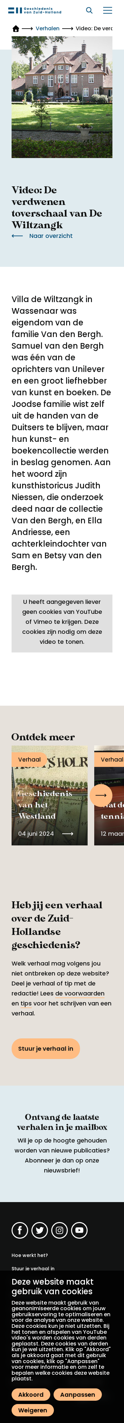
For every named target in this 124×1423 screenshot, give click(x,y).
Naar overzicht (51, 236)
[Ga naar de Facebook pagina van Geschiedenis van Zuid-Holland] (20, 1230)
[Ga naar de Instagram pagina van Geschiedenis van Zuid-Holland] (59, 1230)
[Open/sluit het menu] (107, 10)
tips (26, 1003)
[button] (101, 795)
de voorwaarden (79, 993)
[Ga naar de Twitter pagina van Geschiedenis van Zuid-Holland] (39, 1230)
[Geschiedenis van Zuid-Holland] (34, 10)
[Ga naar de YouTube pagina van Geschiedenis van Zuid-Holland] (79, 1230)
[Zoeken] (89, 10)
